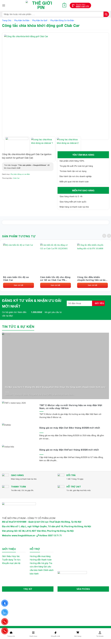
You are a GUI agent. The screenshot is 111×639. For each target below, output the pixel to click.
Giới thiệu (6, 556)
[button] (3, 5)
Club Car (16, 178)
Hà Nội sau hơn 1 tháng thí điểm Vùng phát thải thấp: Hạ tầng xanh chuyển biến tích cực (55, 387)
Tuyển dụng (7, 559)
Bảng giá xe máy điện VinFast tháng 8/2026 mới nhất (69, 449)
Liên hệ (17, 563)
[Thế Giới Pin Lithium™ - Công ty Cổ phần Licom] (41, 5)
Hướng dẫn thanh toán (41, 559)
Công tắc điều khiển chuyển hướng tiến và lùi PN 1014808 (91, 278)
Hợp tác (16, 556)
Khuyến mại (7, 563)
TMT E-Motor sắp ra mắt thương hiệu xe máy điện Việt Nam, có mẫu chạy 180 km (70, 407)
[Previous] (9, 86)
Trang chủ (6, 20)
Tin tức (17, 559)
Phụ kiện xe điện (21, 20)
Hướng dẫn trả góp (39, 563)
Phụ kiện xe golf (39, 20)
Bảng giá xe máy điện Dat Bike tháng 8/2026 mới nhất (69, 427)
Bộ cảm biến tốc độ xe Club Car (16, 278)
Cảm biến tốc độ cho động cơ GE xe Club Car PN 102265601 (55, 278)
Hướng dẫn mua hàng (40, 556)
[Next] (101, 86)
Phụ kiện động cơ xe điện (62, 20)
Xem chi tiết (18, 285)
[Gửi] (106, 14)
